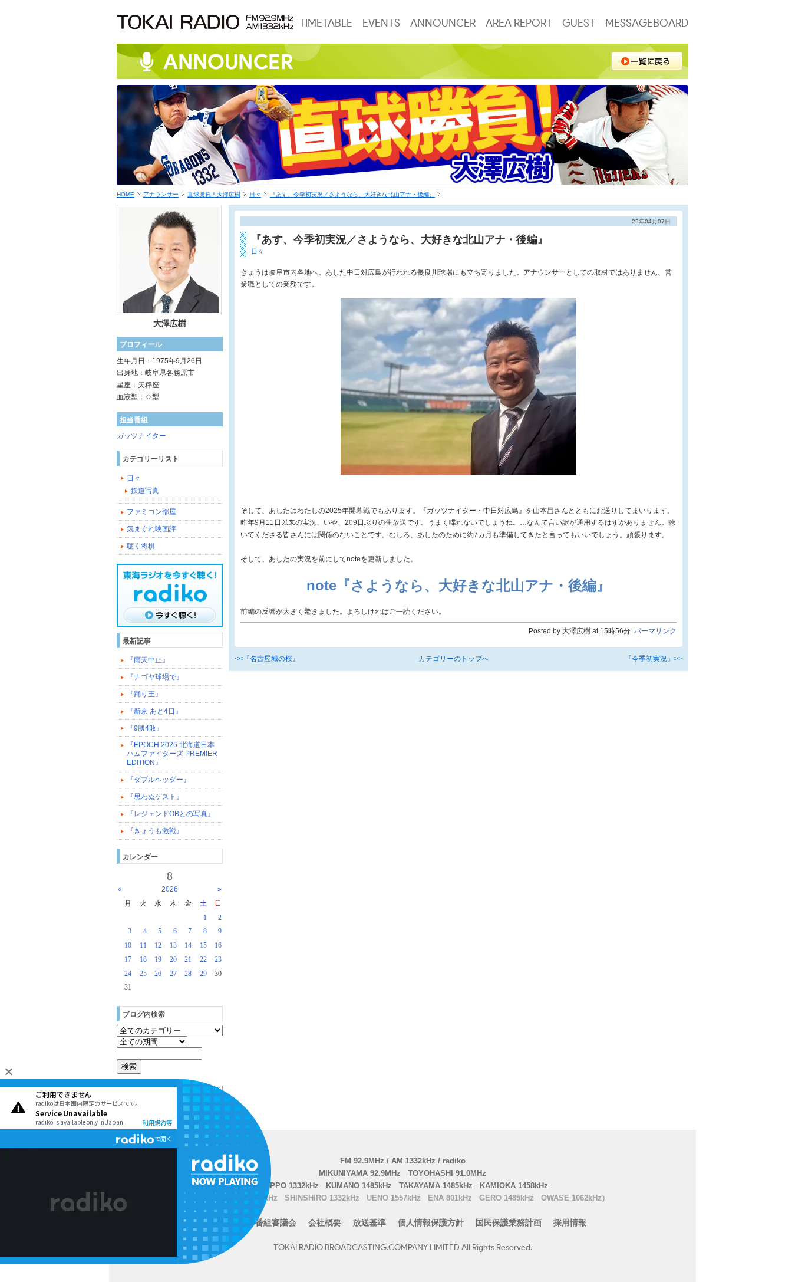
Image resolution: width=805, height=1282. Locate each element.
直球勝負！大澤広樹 (213, 194)
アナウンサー (161, 194)
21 (188, 959)
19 (157, 959)
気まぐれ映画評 (151, 529)
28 (188, 973)
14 (188, 945)
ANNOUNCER (443, 23)
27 (173, 973)
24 (127, 973)
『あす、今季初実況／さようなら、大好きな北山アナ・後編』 (352, 194)
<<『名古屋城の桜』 (267, 659)
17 (127, 959)
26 (157, 973)
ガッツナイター (141, 436)
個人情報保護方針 (431, 1222)
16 (218, 945)
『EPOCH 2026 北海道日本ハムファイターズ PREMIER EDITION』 (172, 754)
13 (173, 945)
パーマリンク (655, 631)
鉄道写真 (145, 490)
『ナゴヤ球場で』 (155, 677)
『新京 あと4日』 (154, 711)
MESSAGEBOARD (646, 23)
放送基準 (369, 1222)
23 (218, 959)
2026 (169, 889)
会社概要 (324, 1222)
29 (203, 973)
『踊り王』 (144, 694)
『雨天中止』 (148, 660)
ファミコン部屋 (151, 512)
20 (173, 959)
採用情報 (569, 1222)
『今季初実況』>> (653, 659)
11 (143, 945)
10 (127, 945)
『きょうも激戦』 (155, 831)
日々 (255, 194)
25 (143, 973)
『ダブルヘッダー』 (158, 779)
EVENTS (381, 23)
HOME (125, 194)
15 (203, 945)
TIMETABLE (325, 23)
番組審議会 (275, 1222)
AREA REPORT (519, 23)
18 (143, 959)
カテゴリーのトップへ (453, 659)
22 (203, 959)
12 (157, 945)
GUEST (578, 23)
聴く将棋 (141, 546)
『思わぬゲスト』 (155, 797)
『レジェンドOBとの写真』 (171, 814)
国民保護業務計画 (509, 1222)
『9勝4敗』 (145, 728)
